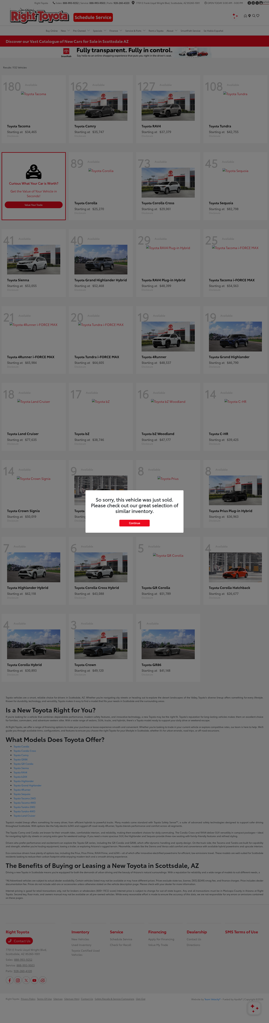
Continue (134, 523)
